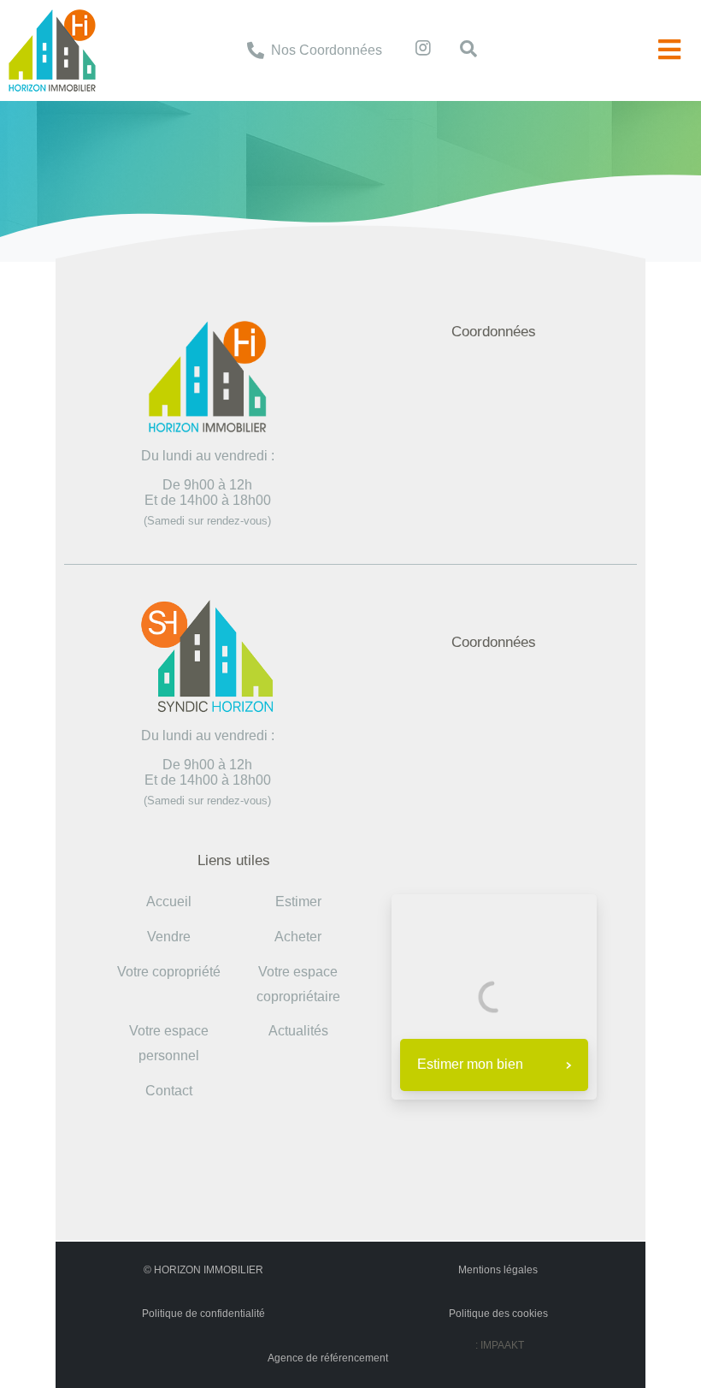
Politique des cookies (498, 1314)
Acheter (297, 936)
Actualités (298, 1030)
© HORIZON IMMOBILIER (203, 1270)
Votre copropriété (169, 971)
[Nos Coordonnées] (255, 50)
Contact (168, 1090)
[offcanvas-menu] (669, 50)
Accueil (252, 125)
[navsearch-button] (460, 50)
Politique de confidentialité (203, 1314)
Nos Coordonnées (326, 50)
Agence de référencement (328, 1358)
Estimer (298, 901)
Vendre (169, 936)
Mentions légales (498, 1270)
